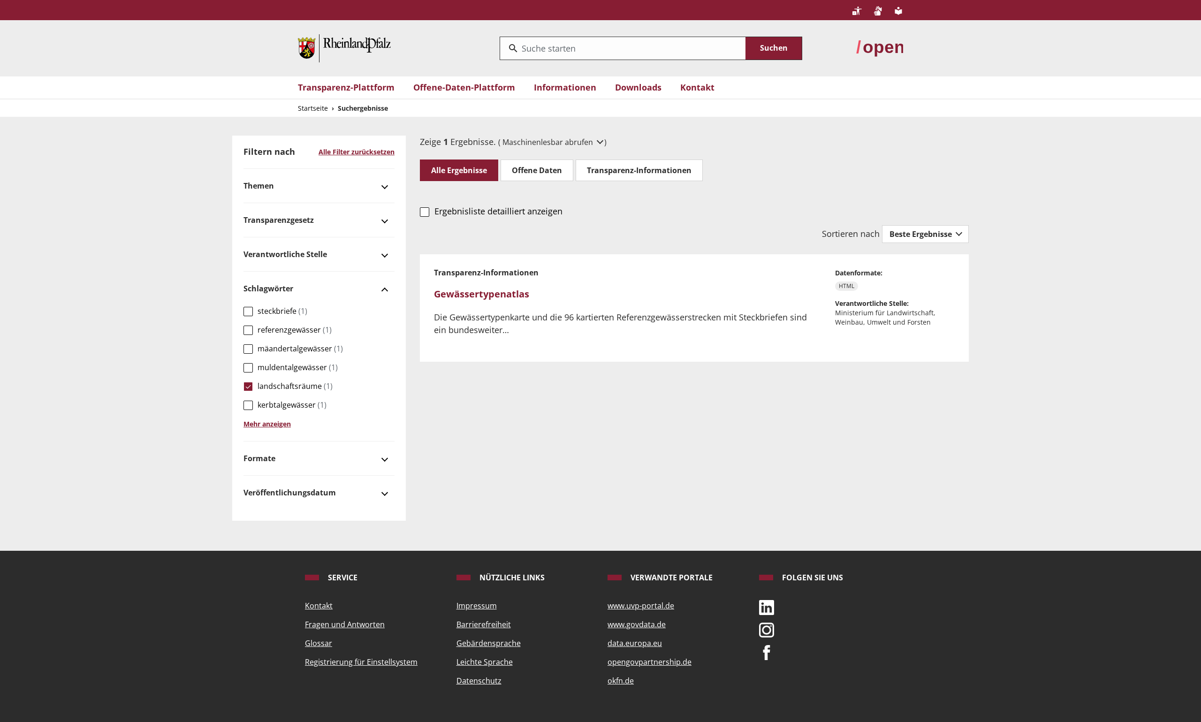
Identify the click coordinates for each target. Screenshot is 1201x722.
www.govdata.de (637, 624)
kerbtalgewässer (292, 405)
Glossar (318, 643)
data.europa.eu (635, 643)
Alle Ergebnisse (459, 170)
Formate (259, 458)
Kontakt (697, 87)
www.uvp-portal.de (641, 605)
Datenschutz (479, 681)
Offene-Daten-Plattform (464, 87)
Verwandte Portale (671, 577)
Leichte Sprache (484, 662)
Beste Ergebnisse (921, 234)
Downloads (638, 87)
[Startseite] (344, 47)
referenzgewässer (295, 330)
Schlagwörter (268, 288)
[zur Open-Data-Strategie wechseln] (879, 47)
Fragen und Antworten (345, 624)
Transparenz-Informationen (639, 170)
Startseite (313, 108)
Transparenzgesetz (278, 220)
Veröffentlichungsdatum (289, 492)
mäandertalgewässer (300, 348)
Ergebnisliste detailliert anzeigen (498, 211)
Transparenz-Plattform (346, 87)
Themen (258, 186)
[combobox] (622, 48)
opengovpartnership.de (650, 662)
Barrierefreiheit (483, 624)
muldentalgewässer (298, 367)
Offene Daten (537, 170)
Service (341, 577)
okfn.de (621, 681)
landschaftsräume (295, 386)
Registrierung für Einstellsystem (361, 662)
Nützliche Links (511, 577)
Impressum (476, 605)
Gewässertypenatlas (481, 294)
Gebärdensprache (488, 643)
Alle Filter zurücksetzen (357, 151)
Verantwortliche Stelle (285, 254)
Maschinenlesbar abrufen (548, 142)
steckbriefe (282, 311)
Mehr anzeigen (267, 423)
